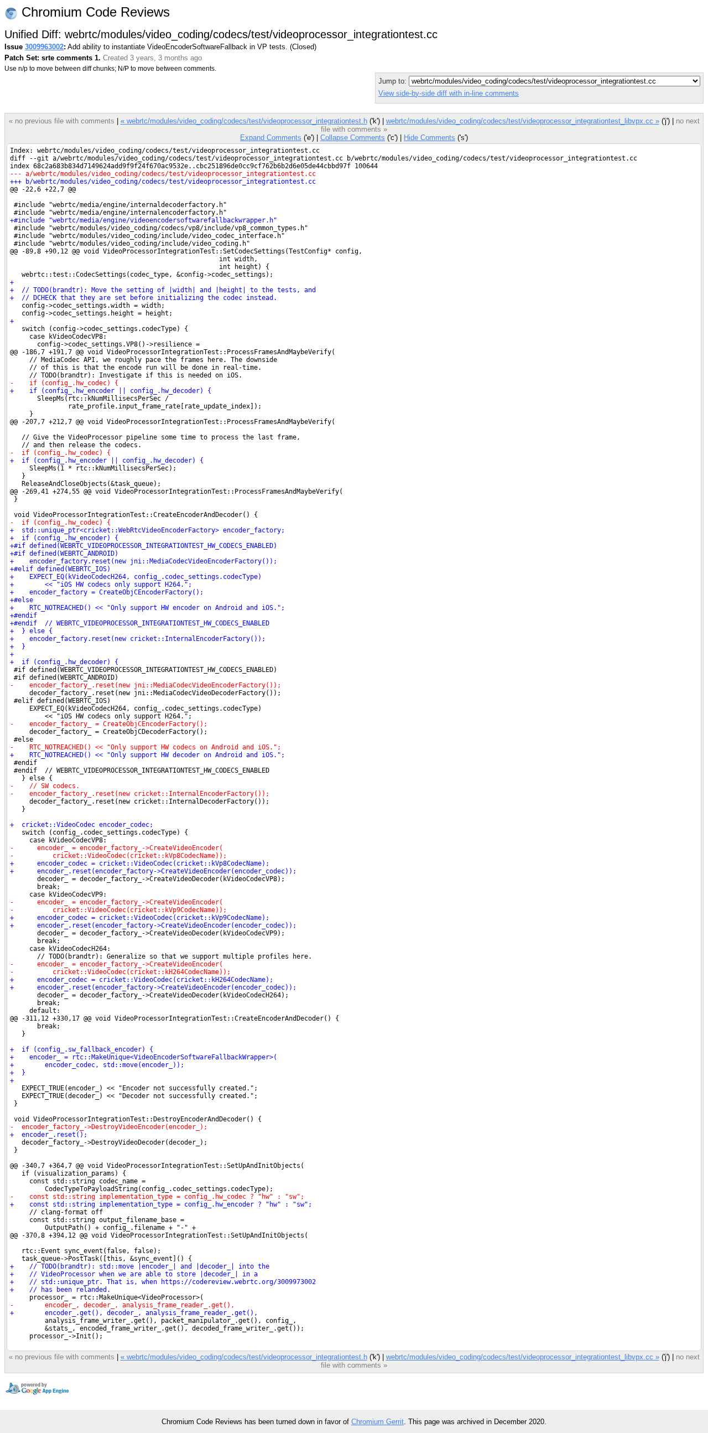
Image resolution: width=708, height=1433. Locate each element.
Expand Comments (270, 137)
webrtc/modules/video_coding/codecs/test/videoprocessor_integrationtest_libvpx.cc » (522, 121)
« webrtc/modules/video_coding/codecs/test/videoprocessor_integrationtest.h (244, 121)
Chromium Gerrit (377, 1422)
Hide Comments (429, 137)
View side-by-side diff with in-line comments (448, 93)
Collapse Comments (352, 137)
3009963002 (44, 47)
